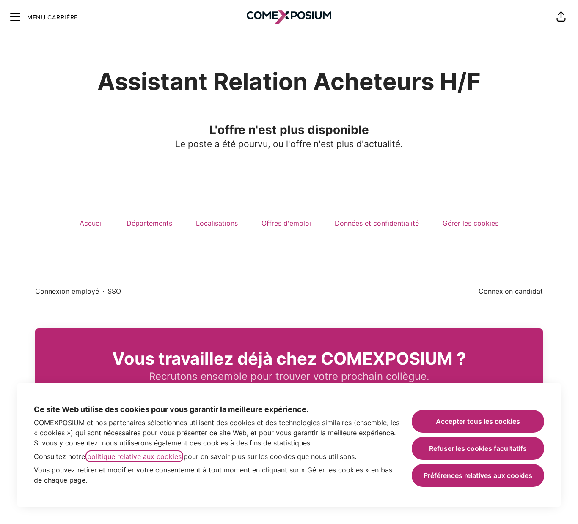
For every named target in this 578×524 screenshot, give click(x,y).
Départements (149, 223)
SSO (114, 291)
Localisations (217, 223)
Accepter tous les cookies (478, 421)
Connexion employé (67, 291)
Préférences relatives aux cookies (478, 475)
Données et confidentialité (377, 223)
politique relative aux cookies (134, 456)
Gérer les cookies (470, 223)
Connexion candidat (511, 291)
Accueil (91, 223)
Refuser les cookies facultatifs (478, 448)
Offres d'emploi (286, 223)
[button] (561, 17)
